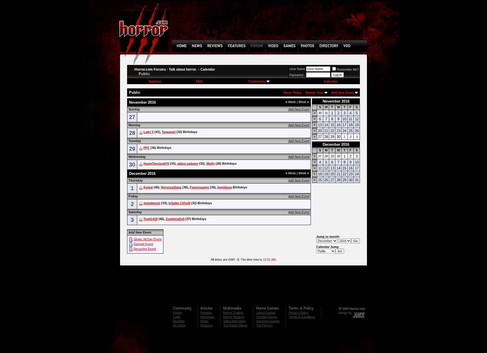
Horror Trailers (233, 312)
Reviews (206, 312)
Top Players (264, 325)
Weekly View (314, 92)
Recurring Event (145, 248)
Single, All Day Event (147, 239)
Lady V (148, 132)
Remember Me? (348, 69)
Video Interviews (234, 321)
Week (290, 102)
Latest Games (266, 312)
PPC (146, 147)
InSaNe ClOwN (179, 203)
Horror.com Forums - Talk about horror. (165, 69)
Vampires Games (268, 321)
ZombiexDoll (175, 219)
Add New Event (342, 92)
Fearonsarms (199, 187)
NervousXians (171, 187)
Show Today (292, 92)
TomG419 (150, 219)
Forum (177, 312)
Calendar (207, 69)
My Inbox (179, 325)
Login (176, 317)
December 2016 (336, 144)
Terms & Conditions (302, 317)
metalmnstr (151, 203)
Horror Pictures (233, 317)
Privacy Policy (298, 312)
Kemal (148, 187)
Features (206, 325)
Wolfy (210, 163)
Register (155, 81)
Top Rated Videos (235, 325)
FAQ (199, 81)
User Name (297, 69)
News (204, 321)
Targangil (169, 132)
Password (296, 75)
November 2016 (336, 101)
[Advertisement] (271, 24)
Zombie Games (266, 317)
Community (257, 81)
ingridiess (224, 187)
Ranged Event (143, 244)
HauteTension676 (156, 163)
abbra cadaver (187, 163)
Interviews (207, 317)
